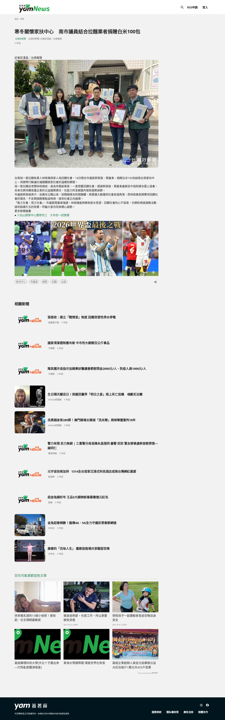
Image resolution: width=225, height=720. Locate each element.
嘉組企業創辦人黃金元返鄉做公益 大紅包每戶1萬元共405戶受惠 (134, 665)
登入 (205, 7)
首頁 (16, 19)
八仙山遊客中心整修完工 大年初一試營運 (43, 215)
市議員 (34, 281)
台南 (63, 281)
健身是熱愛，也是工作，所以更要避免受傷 (85, 618)
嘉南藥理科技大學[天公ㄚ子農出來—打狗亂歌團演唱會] (37, 665)
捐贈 (44, 281)
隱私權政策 (172, 712)
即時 (22, 19)
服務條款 (156, 712)
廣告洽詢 (188, 712)
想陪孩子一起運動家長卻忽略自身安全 (134, 618)
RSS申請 (192, 7)
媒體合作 (203, 712)
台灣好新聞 (20, 38)
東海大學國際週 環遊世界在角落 (84, 663)
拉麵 (54, 281)
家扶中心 (21, 281)
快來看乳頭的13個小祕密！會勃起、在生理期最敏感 (35, 618)
